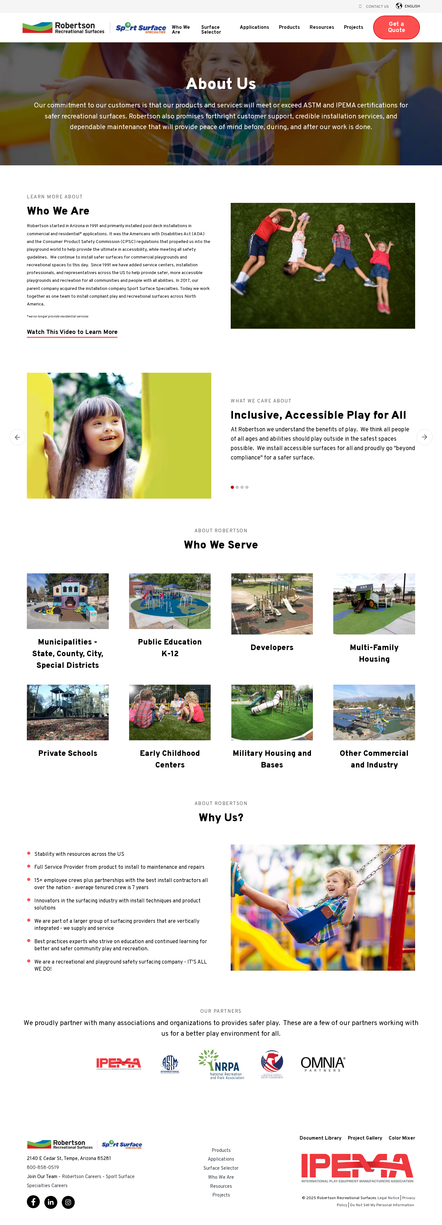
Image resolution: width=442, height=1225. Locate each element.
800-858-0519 (43, 1168)
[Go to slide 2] (237, 487)
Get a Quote (396, 27)
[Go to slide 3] (242, 487)
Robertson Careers (81, 1177)
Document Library (321, 1139)
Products (289, 28)
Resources (322, 28)
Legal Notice (388, 1198)
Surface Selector (211, 30)
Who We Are (181, 30)
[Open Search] (360, 6)
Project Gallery (365, 1139)
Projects (353, 28)
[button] (399, 6)
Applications (254, 28)
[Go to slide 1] (232, 487)
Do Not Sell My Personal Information (382, 1205)
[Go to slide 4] (247, 487)
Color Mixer (402, 1139)
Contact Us (377, 6)
